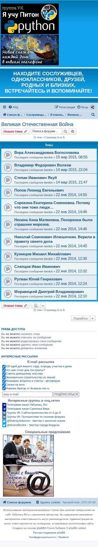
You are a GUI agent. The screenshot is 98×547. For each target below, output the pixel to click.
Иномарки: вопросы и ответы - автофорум (33, 380)
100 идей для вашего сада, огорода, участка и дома (39, 366)
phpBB (41, 528)
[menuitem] (13, 107)
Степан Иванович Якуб (35, 177)
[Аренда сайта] (28, 450)
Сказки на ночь (15, 384)
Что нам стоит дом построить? (25, 370)
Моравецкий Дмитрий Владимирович (49, 291)
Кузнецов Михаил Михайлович (42, 254)
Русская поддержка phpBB (49, 532)
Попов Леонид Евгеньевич (39, 190)
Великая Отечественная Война (37, 124)
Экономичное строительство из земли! (30, 377)
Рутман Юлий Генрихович (38, 279)
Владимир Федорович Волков (42, 165)
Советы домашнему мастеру (24, 373)
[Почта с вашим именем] (28, 481)
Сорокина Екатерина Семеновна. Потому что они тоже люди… (52, 205)
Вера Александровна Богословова (46, 152)
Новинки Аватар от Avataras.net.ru (27, 388)
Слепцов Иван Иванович (37, 266)
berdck (48, 157)
